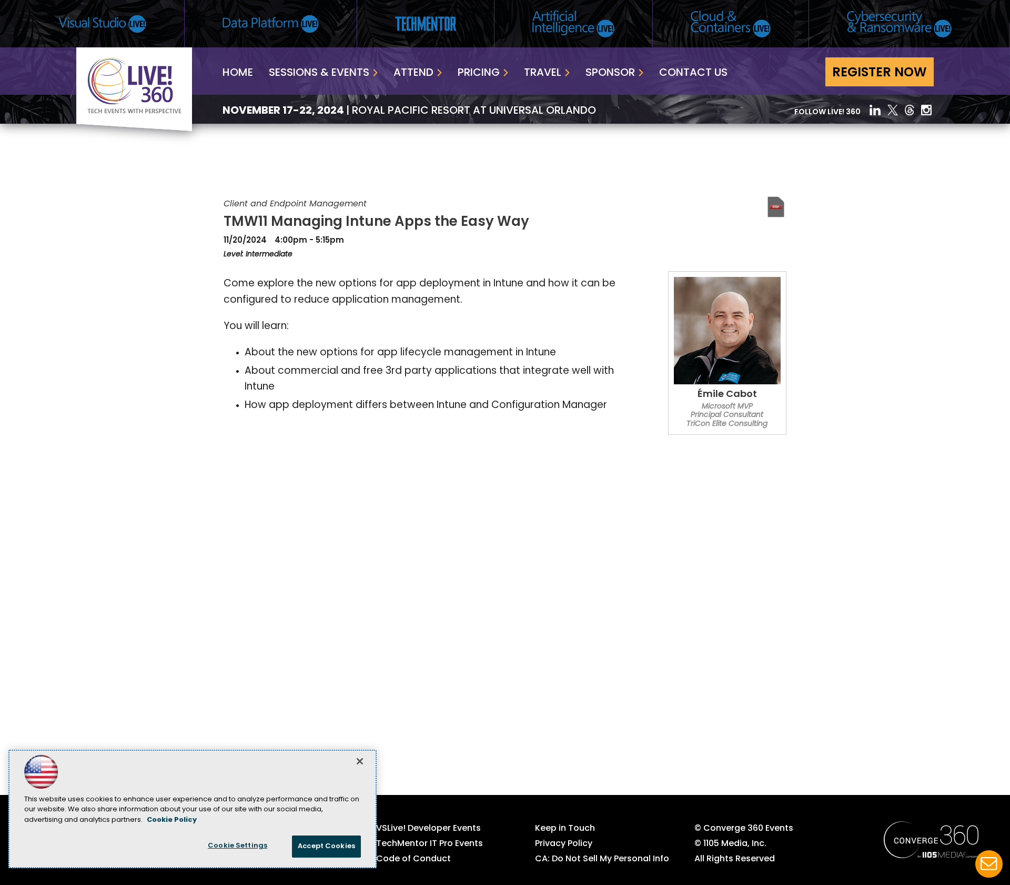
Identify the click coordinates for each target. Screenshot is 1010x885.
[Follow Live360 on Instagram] (927, 110)
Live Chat (989, 864)
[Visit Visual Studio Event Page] (102, 24)
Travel (542, 73)
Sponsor (610, 73)
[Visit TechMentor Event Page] (425, 23)
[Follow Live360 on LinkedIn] (875, 110)
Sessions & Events (319, 73)
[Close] (359, 761)
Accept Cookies (326, 846)
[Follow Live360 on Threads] (909, 110)
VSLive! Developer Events (428, 828)
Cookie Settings (237, 845)
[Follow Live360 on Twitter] (892, 110)
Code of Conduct (413, 859)
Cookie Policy (172, 820)
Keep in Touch (565, 828)
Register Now (879, 73)
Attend (413, 73)
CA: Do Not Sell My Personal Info (602, 859)
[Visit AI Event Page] (573, 24)
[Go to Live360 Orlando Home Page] (134, 129)
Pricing (479, 73)
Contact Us (693, 73)
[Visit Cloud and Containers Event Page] (731, 24)
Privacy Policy (563, 844)
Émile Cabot (727, 395)
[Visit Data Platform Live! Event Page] (271, 24)
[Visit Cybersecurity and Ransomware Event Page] (899, 24)
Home (238, 73)
